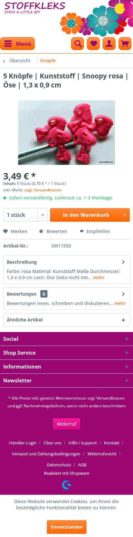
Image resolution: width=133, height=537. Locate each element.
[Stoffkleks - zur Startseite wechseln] (34, 16)
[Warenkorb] (124, 43)
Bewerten (56, 231)
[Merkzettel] (93, 43)
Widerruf (66, 424)
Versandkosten (111, 398)
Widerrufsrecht (102, 454)
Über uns (52, 443)
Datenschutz (59, 465)
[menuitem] (17, 43)
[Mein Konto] (109, 43)
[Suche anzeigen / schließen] (77, 43)
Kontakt (111, 443)
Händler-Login (22, 443)
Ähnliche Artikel (25, 320)
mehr (98, 277)
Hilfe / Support (82, 443)
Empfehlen (97, 231)
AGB (82, 465)
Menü (23, 43)
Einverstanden (67, 527)
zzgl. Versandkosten (43, 190)
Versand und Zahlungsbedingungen (46, 454)
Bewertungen (21, 294)
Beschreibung (22, 262)
